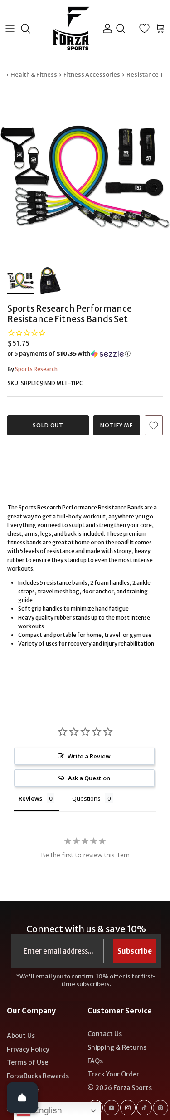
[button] (85, 354)
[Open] (22, 1097)
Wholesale (23, 1090)
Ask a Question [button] (89, 778)
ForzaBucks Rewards (38, 1076)
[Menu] (10, 29)
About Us (21, 1036)
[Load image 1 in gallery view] (85, 178)
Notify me (117, 425)
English (46, 1110)
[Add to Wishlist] (154, 425)
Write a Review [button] (89, 756)
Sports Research (36, 369)
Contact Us (104, 1034)
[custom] (111, 1107)
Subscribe (134, 951)
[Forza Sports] (71, 28)
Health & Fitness (33, 74)
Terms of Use (27, 1062)
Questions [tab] (86, 798)
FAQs (95, 1061)
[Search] (30, 29)
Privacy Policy (28, 1049)
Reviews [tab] (30, 798)
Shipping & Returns (116, 1047)
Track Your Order (113, 1074)
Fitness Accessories (91, 74)
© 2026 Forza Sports (119, 1088)
